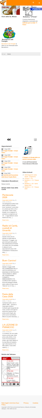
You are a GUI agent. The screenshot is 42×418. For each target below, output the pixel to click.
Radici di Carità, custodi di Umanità (10, 228)
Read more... (5, 220)
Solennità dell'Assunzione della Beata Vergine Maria (10, 176)
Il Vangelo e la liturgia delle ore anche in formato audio (31, 158)
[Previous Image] (8, 139)
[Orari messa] (11, 9)
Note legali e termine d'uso (10, 403)
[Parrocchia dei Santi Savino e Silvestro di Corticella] (3, 3)
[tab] (6, 358)
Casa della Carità (7, 200)
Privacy (26, 403)
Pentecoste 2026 (7, 196)
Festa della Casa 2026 (7, 295)
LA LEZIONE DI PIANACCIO (10, 325)
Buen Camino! (9, 260)
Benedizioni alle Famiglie (9, 44)
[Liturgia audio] (28, 150)
